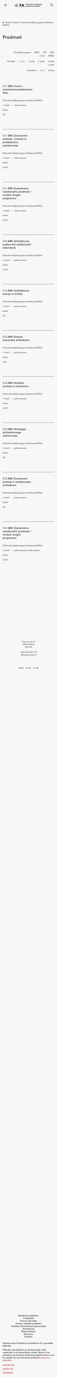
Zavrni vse (8, 1369)
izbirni (42, 70)
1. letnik (21, 61)
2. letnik (31, 61)
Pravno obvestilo (28, 1320)
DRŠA (42, 55)
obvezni (51, 70)
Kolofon (28, 1336)
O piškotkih (28, 1318)
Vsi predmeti (32, 70)
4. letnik (51, 61)
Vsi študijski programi (22, 52)
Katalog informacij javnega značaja (28, 1326)
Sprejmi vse (9, 1365)
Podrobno (8, 1373)
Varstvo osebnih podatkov (29, 1323)
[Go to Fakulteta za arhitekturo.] (3, 22)
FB (20, 668)
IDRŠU (51, 55)
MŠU (52, 52)
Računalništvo (28, 1331)
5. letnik (51, 64)
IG (27, 668)
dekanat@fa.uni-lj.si (28, 654)
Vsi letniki (11, 61)
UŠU (45, 52)
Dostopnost (28, 1328)
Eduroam (28, 1334)
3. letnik (41, 61)
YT (34, 668)
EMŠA (37, 52)
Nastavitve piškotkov (28, 1315)
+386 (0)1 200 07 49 (28, 652)
